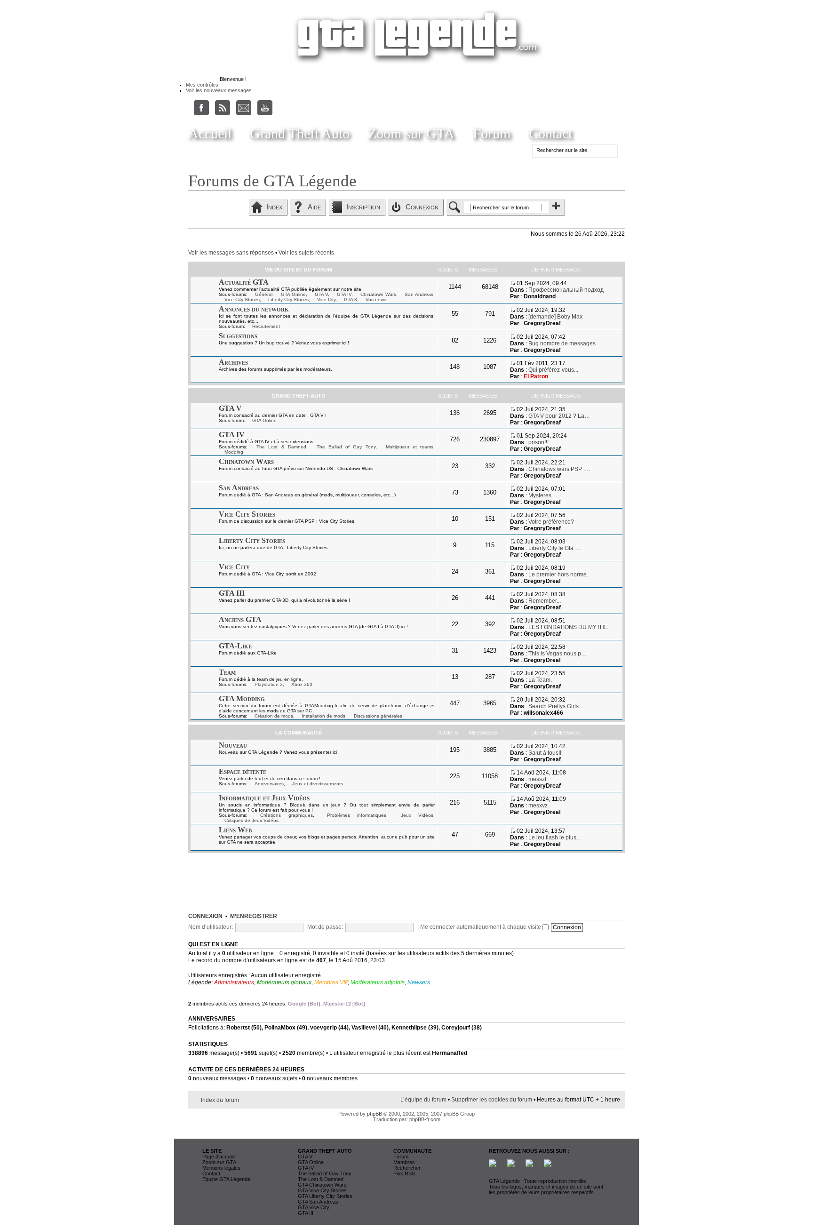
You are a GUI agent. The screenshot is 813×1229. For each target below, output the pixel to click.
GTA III (232, 593)
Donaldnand (540, 296)
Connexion (422, 207)
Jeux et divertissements (317, 783)
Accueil (209, 133)
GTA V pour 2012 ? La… (559, 416)
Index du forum (220, 1100)
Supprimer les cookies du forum (491, 1099)
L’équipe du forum (423, 1099)
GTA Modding (242, 698)
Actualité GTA (244, 282)
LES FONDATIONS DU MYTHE (568, 627)
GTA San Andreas (318, 1202)
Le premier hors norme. (558, 574)
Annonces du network (254, 309)
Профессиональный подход (566, 290)
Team (227, 672)
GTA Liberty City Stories (325, 1196)
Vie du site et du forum (298, 269)
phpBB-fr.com (424, 1119)
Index (274, 207)
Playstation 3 (269, 684)
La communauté (298, 732)
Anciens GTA (240, 619)
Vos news (376, 299)
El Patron (536, 376)
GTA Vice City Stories (322, 1190)
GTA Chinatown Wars (322, 1185)
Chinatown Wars (378, 294)
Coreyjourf (455, 1027)
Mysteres (539, 495)
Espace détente (242, 771)
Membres (404, 1162)
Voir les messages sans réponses (231, 252)
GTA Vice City (313, 1207)
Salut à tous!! (544, 753)
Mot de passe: (325, 927)
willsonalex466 (543, 713)
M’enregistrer (253, 916)
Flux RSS (404, 1173)
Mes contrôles (202, 85)
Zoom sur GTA (411, 133)
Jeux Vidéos (417, 815)
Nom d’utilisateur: (210, 927)
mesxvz (538, 805)
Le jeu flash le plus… (555, 837)
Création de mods (274, 715)
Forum (491, 133)
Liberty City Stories (288, 299)
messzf (537, 779)
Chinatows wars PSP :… (559, 469)
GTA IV (344, 294)
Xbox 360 (301, 684)
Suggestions (238, 336)
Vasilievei (364, 1027)
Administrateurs (234, 982)
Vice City (326, 299)
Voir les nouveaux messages (219, 90)
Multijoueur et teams (409, 446)
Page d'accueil (218, 1156)
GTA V (321, 294)
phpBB (374, 1114)
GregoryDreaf (542, 323)
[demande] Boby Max (555, 316)
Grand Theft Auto (300, 133)
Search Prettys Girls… (556, 706)
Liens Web (235, 830)
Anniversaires (269, 783)
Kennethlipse (409, 1027)
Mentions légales (221, 1168)
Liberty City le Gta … (554, 548)
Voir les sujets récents (306, 252)
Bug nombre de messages (562, 343)
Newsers (418, 982)
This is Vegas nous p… (557, 653)
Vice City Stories (242, 299)
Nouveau (233, 745)
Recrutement (266, 326)
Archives (233, 362)
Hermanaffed (449, 1053)
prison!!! (538, 442)
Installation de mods (323, 715)
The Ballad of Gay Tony (346, 446)
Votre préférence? (551, 522)
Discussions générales (378, 715)
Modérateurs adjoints (378, 982)
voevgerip (323, 1027)
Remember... (544, 601)
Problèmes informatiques (356, 815)
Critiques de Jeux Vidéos (251, 820)
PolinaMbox (279, 1027)
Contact (550, 133)
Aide (314, 207)
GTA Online (293, 294)
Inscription (363, 207)
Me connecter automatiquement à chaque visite (481, 927)
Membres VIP (331, 982)
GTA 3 (350, 299)
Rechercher (407, 1168)
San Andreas (419, 294)
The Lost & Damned (281, 446)
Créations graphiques (286, 815)
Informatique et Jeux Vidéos (264, 798)
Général (263, 294)
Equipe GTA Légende (226, 1179)
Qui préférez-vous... (553, 370)
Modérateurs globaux (284, 982)
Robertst (238, 1027)
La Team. (540, 680)
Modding (233, 452)
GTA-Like (235, 646)
